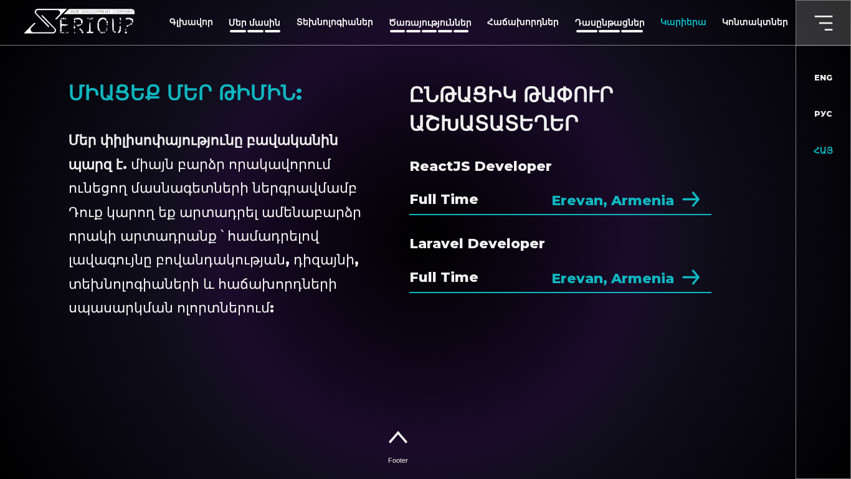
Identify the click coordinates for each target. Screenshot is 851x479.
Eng (823, 77)
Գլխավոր (191, 22)
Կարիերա (683, 22)
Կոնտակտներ (755, 22)
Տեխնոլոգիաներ (335, 22)
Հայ (823, 150)
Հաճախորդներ (523, 22)
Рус (823, 114)
